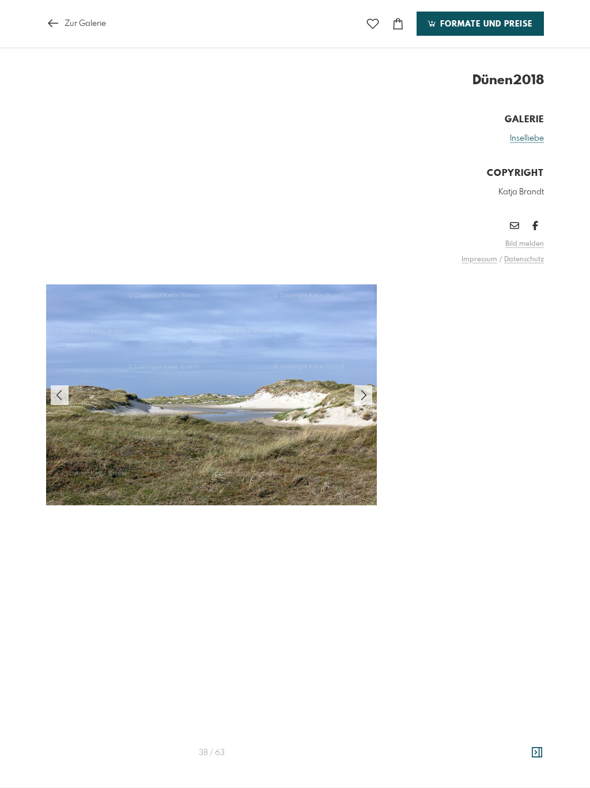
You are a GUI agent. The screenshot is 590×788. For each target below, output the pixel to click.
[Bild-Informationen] (537, 752)
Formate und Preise (484, 24)
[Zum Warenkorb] (398, 24)
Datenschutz (524, 259)
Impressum (479, 259)
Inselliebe (527, 138)
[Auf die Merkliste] (373, 24)
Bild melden (524, 244)
